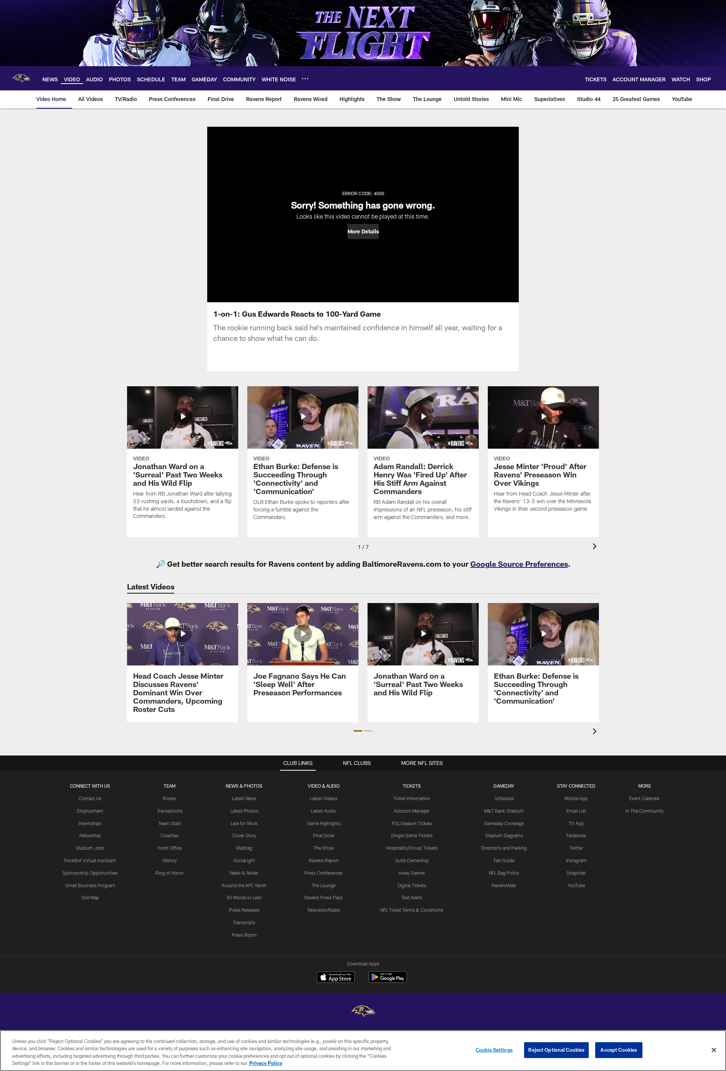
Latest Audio (323, 810)
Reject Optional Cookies (556, 1050)
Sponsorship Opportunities (90, 872)
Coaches (169, 835)
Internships (90, 823)
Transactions (170, 810)
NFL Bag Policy (504, 872)
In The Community (644, 810)
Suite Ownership (412, 860)
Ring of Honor (169, 872)
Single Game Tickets (412, 835)
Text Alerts (411, 897)
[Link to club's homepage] (21, 78)
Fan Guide (504, 860)
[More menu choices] (305, 79)
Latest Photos (244, 810)
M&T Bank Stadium (504, 810)
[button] (363, 231)
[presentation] (596, 547)
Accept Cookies (618, 1050)
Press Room (244, 934)
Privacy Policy (265, 1063)
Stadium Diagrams (504, 835)
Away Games (412, 872)
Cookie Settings (494, 1050)
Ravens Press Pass (323, 897)
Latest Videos (323, 798)
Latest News (244, 798)
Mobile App (576, 798)
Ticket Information (411, 798)
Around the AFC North (244, 885)
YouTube (576, 885)
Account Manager (412, 810)
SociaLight (244, 860)
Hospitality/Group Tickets (411, 847)
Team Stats (169, 823)
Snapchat (576, 872)
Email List (576, 810)
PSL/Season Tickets (412, 823)
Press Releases (244, 909)
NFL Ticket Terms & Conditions (411, 909)
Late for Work (244, 823)
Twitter (576, 847)
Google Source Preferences (519, 563)
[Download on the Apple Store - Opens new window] (335, 978)
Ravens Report (323, 860)
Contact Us (90, 798)
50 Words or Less (244, 897)
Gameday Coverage (504, 823)
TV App (576, 823)
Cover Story (244, 835)
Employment (90, 810)
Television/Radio (323, 909)
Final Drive (323, 835)
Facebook (576, 835)
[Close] (714, 1049)
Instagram (576, 860)
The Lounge (323, 885)
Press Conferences (323, 872)
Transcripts (244, 922)
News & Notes (244, 872)
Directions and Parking (504, 847)
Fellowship (90, 835)
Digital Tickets (412, 885)
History (170, 860)
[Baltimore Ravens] (363, 1012)
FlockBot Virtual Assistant (90, 860)
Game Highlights (324, 823)
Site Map (90, 897)
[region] (363, 1050)
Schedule (504, 798)
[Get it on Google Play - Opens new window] (387, 981)
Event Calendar (644, 798)
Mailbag (244, 847)
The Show (323, 847)
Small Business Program (90, 885)
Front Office (170, 847)
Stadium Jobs (90, 847)
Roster (169, 798)
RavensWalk (504, 885)
